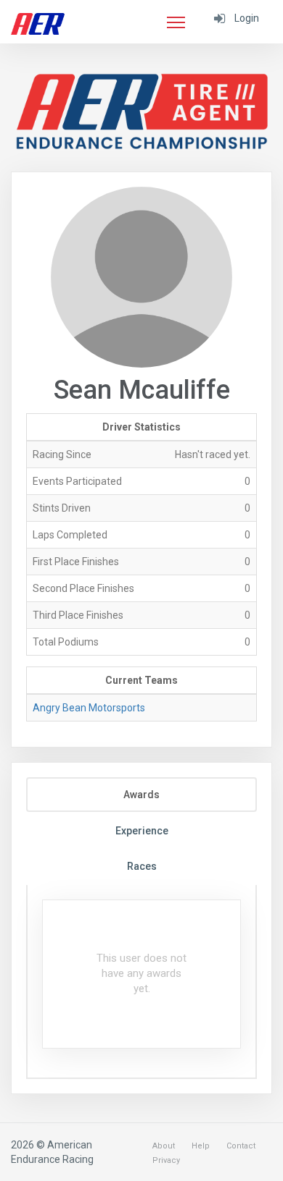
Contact (240, 1146)
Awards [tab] (141, 794)
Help (201, 1146)
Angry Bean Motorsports (89, 708)
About (163, 1146)
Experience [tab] (141, 831)
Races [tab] (142, 866)
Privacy (166, 1160)
